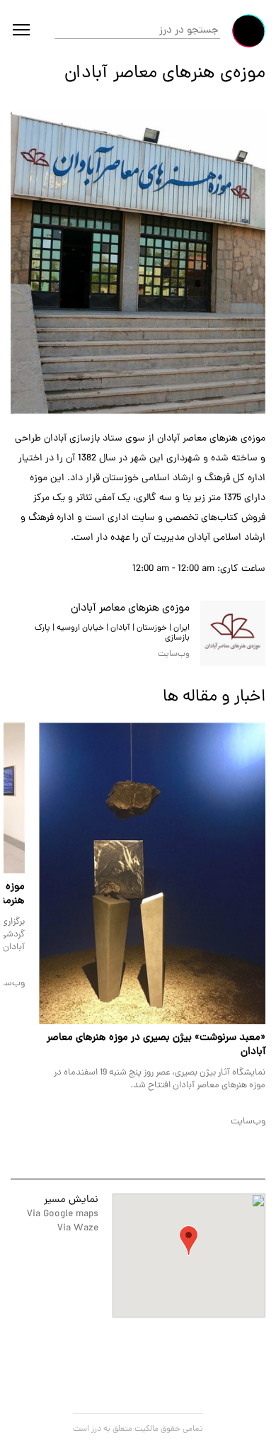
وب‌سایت (248, 1121)
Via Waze (77, 1228)
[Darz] (248, 30)
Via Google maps (62, 1214)
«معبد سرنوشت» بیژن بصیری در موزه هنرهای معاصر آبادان (156, 1045)
